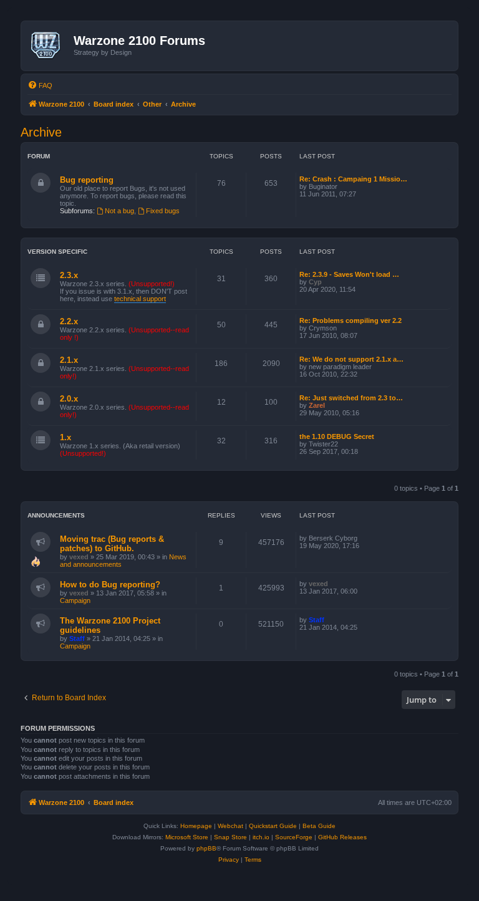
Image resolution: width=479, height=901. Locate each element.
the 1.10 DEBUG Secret (336, 436)
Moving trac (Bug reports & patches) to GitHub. (112, 543)
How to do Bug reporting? (110, 584)
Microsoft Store (186, 837)
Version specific (57, 251)
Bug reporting (87, 180)
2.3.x (69, 275)
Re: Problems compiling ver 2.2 (350, 320)
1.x (65, 437)
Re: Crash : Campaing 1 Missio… (353, 179)
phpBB (206, 848)
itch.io (261, 837)
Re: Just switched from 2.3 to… (351, 398)
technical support (140, 298)
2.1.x (69, 360)
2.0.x (69, 398)
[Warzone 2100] (49, 45)
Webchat (230, 825)
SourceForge (293, 837)
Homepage (196, 825)
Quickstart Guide (273, 825)
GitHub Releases (342, 837)
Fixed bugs (163, 210)
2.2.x (69, 321)
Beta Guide (319, 825)
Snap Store (230, 837)
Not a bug (119, 210)
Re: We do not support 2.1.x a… (351, 359)
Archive (41, 132)
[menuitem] (39, 85)
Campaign (75, 600)
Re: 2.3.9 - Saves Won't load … (349, 274)
